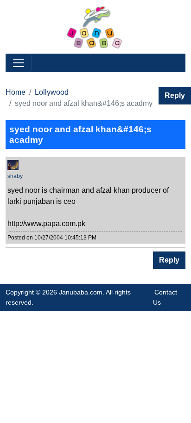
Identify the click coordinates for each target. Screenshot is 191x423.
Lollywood (52, 92)
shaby (15, 176)
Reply (175, 95)
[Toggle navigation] (19, 63)
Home (15, 92)
